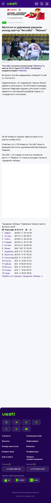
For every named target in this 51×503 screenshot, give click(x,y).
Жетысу (8, 267)
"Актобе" (6, 66)
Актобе (7, 245)
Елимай (7, 242)
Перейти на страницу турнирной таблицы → (22, 276)
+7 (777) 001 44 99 (38, 469)
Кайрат (7, 233)
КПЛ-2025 (24, 68)
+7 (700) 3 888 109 (14, 469)
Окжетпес (9, 254)
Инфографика (32, 441)
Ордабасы (9, 251)
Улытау (7, 261)
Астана (7, 236)
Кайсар (7, 264)
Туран (7, 273)
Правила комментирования (34, 458)
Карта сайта (7, 457)
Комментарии (8, 452)
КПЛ (4, 22)
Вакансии (30, 446)
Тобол (7, 239)
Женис (7, 248)
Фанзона (5, 441)
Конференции (32, 452)
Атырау (7, 270)
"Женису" (38, 66)
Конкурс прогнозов (10, 446)
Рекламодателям (34, 436)
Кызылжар (9, 257)
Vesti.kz (22, 70)
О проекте (6, 436)
